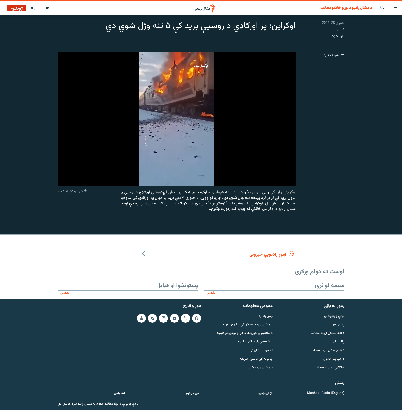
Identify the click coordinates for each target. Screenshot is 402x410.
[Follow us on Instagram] (163, 318)
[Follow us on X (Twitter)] (185, 318)
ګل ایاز (339, 29)
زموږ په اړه (266, 316)
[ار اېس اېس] (152, 318)
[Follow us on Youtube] (174, 318)
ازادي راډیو (265, 393)
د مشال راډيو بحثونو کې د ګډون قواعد (247, 324)
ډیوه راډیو (192, 393)
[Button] (334, 56)
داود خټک (337, 36)
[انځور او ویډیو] (47, 8)
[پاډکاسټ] (141, 318)
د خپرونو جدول (333, 359)
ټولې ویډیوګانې (334, 316)
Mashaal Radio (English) (325, 393)
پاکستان (338, 341)
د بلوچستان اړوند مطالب (327, 350)
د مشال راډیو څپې (260, 367)
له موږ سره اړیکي (261, 350)
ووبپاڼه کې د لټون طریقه (256, 359)
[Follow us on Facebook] (196, 318)
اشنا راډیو (120, 393)
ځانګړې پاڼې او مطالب (329, 367)
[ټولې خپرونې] (33, 8)
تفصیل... (209, 293)
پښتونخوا (338, 324)
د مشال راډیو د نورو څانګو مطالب (346, 8)
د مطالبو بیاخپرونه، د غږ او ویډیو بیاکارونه (244, 333)
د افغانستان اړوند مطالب (327, 333)
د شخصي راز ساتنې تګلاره (255, 341)
